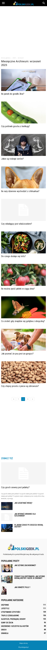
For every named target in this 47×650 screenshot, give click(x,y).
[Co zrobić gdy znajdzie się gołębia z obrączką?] (23, 307)
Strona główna (5, 58)
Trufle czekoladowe (10, 615)
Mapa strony (24, 643)
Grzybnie (5, 605)
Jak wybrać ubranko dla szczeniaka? (25, 515)
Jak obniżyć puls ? (22, 587)
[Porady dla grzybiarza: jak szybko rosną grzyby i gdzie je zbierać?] (7, 579)
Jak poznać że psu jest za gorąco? (17, 353)
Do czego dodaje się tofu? (13, 256)
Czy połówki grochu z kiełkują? (15, 126)
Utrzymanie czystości (10, 612)
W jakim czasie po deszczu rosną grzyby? (28, 526)
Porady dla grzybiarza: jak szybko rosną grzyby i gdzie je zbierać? (29, 577)
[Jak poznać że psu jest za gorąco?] (23, 340)
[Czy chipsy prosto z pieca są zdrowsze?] (23, 372)
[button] (44, 3)
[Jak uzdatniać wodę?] (7, 506)
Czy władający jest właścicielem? (16, 223)
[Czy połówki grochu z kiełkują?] (23, 112)
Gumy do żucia (7, 623)
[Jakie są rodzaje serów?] (23, 145)
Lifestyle (5, 608)
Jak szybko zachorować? (25, 565)
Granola (4, 633)
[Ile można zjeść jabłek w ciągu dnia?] (23, 275)
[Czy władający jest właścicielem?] (23, 210)
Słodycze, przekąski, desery (13, 619)
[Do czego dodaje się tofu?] (23, 242)
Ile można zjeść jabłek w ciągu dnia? (18, 288)
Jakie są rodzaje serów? (12, 158)
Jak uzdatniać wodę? (23, 503)
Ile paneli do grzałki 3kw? (12, 93)
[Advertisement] (23, 30)
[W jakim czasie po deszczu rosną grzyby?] (7, 528)
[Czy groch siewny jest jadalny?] (23, 473)
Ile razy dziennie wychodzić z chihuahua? (20, 191)
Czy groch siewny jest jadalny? (15, 487)
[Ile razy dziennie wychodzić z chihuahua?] (23, 177)
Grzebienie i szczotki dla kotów (15, 626)
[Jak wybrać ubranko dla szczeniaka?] (7, 517)
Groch (3, 630)
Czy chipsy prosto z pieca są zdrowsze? (20, 386)
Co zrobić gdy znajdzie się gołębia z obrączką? (23, 321)
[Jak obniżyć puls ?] (4, 590)
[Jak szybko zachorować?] (7, 568)
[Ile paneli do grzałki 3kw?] (23, 80)
